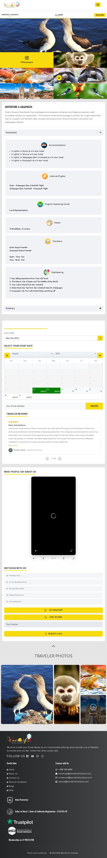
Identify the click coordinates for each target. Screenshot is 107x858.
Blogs (11, 786)
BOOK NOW (100, 15)
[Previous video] (43, 558)
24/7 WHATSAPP (56, 610)
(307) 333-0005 (56, 617)
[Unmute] (35, 550)
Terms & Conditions (18, 782)
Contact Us (14, 778)
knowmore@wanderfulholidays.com (75, 778)
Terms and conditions (36, 853)
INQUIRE (94, 406)
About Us (13, 774)
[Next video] (64, 558)
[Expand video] (74, 558)
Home (11, 770)
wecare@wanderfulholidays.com (74, 782)
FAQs (11, 790)
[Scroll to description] (59, 78)
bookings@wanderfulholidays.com (75, 774)
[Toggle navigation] (98, 4)
